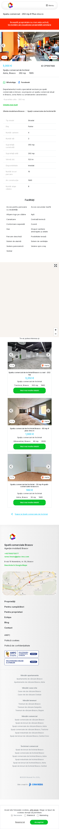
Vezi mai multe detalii (29, 390)
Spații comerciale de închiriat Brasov (29, 753)
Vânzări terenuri (29, 700)
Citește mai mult (10, 105)
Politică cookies (11, 640)
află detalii (34, 810)
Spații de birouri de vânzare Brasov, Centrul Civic (29, 736)
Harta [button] (54, 57)
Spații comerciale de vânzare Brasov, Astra (29, 726)
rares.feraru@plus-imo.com (16, 556)
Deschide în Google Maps (15, 565)
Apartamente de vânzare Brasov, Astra (29, 682)
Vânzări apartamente (29, 675)
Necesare (18, 815)
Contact (8, 627)
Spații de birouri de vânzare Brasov (30, 723)
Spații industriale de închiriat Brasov (29, 759)
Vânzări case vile (29, 688)
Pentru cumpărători (14, 606)
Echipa (7, 617)
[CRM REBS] (35, 784)
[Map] (29, 299)
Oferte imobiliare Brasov (14, 111)
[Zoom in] (56, 330)
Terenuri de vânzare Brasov (29, 704)
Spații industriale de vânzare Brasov (29, 733)
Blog (6, 622)
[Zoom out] (56, 334)
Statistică (31, 815)
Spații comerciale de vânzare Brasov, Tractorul (29, 729)
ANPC (7, 635)
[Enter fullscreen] (56, 266)
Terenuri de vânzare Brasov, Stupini (29, 710)
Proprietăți (9, 601)
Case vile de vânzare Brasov (29, 691)
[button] (3, 46)
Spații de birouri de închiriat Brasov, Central (29, 766)
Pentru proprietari (13, 612)
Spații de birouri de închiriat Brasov (29, 750)
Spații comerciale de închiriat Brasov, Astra (29, 756)
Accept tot (39, 822)
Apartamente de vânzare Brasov (30, 679)
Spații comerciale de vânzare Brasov (29, 720)
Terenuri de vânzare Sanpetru (29, 707)
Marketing (44, 815)
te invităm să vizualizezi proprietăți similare (29, 24)
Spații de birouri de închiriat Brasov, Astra (29, 763)
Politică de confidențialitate (17, 645)
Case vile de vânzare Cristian (29, 695)
